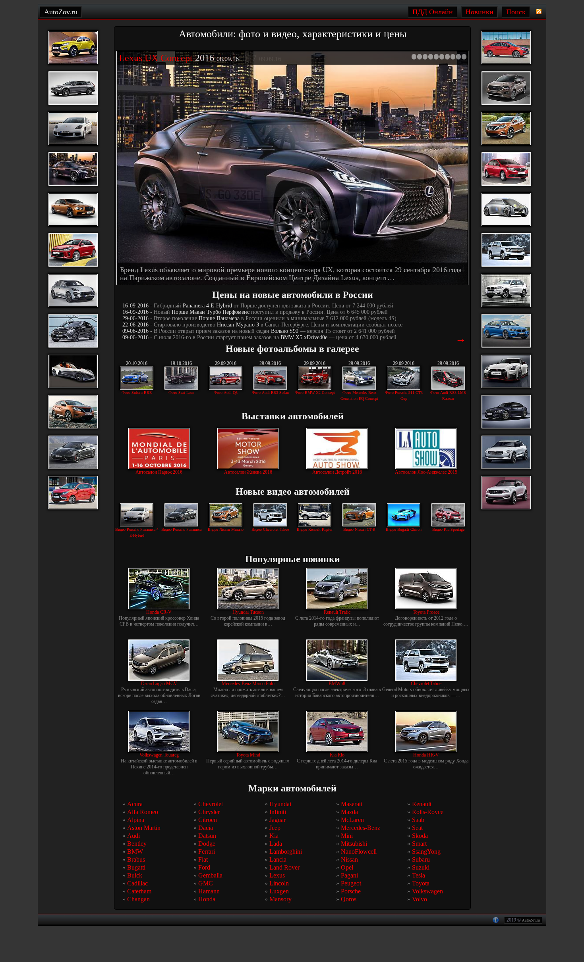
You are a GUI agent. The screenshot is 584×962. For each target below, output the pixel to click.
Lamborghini (285, 852)
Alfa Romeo (142, 812)
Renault (421, 804)
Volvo (419, 899)
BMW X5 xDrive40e (303, 338)
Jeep (274, 828)
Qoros (348, 899)
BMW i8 (337, 684)
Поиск (516, 12)
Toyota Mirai (248, 755)
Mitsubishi (354, 844)
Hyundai (280, 804)
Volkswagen (427, 891)
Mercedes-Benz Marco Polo (248, 684)
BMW (135, 852)
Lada (275, 844)
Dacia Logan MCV (159, 684)
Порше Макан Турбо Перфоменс (210, 312)
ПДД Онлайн (432, 12)
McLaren (352, 820)
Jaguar (277, 820)
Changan (138, 899)
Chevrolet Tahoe (426, 684)
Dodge (206, 844)
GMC (205, 883)
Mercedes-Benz (360, 828)
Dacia (205, 828)
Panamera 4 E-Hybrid (207, 306)
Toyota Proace (426, 612)
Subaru (421, 859)
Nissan (349, 859)
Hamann (209, 891)
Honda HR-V (426, 755)
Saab (418, 820)
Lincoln (279, 883)
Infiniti (277, 812)
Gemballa (210, 875)
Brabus (136, 859)
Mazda (349, 812)
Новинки (479, 12)
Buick (134, 875)
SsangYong (426, 852)
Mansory (280, 899)
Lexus (277, 875)
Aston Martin (144, 828)
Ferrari (206, 852)
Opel (347, 867)
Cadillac (137, 883)
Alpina (135, 820)
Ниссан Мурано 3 (238, 325)
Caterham (139, 891)
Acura (135, 804)
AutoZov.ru (531, 921)
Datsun (207, 836)
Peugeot (351, 883)
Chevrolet (210, 804)
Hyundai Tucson (248, 612)
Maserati (351, 804)
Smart (419, 844)
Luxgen (279, 891)
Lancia (277, 859)
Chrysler (209, 812)
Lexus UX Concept (156, 58)
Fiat (203, 859)
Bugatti (136, 867)
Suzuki (420, 867)
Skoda (420, 836)
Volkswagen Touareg (159, 755)
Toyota (420, 883)
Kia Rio (337, 755)
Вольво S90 (284, 331)
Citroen (207, 820)
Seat (417, 828)
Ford (204, 867)
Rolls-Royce (427, 812)
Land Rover (284, 867)
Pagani (349, 875)
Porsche (351, 891)
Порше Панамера (219, 319)
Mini (347, 836)
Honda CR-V (159, 612)
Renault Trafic (337, 612)
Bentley (137, 844)
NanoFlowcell (359, 852)
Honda (206, 899)
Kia (273, 836)
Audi (133, 836)
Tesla (418, 875)
